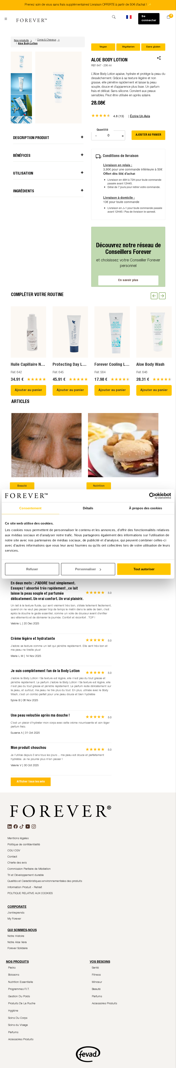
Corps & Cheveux (46, 40)
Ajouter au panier (28, 390)
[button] (23, 40)
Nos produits (23, 40)
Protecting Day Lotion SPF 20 (79, 365)
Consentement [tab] (30, 508)
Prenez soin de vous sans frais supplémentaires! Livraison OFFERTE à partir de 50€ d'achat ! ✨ (88, 4)
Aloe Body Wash (150, 365)
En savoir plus (128, 280)
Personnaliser (85, 569)
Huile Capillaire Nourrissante (36, 365)
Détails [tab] (88, 508)
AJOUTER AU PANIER (148, 134)
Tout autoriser (144, 569)
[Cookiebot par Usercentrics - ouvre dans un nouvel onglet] (152, 495)
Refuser (32, 569)
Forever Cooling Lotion (114, 365)
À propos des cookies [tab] (145, 508)
